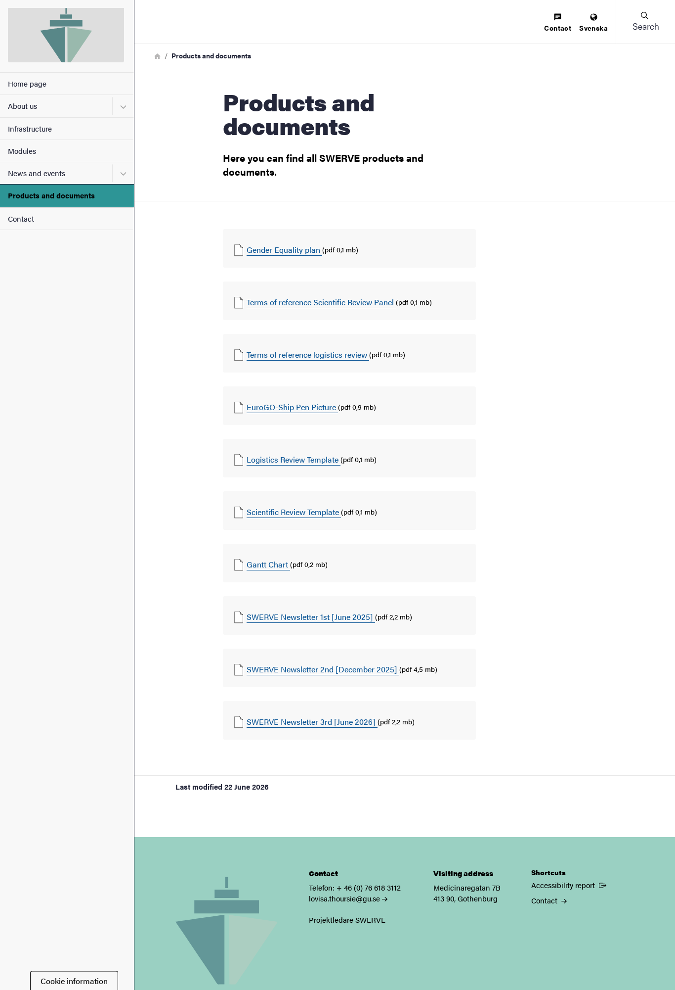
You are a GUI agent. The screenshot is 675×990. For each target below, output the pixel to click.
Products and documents (51, 195)
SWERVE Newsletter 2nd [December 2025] (323, 669)
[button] (645, 22)
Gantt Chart (268, 564)
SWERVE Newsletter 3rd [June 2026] (312, 721)
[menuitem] (557, 23)
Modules (22, 150)
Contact (21, 218)
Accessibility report (569, 884)
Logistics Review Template (293, 459)
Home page (27, 83)
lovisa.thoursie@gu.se (344, 898)
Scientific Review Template (294, 512)
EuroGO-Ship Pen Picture (292, 407)
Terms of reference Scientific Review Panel (321, 302)
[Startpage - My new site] (67, 36)
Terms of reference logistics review (308, 354)
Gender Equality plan (284, 249)
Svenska (593, 28)
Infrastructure (30, 128)
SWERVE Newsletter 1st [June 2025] (311, 616)
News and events (36, 173)
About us (22, 105)
